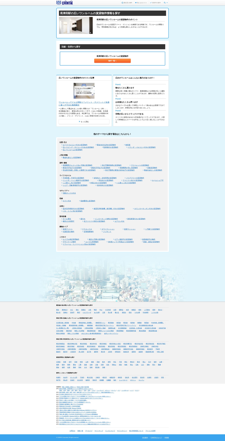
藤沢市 (65, 351)
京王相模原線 (122, 328)
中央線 (74, 322)
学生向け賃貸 (80, 387)
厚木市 (103, 351)
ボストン (133, 380)
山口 (142, 364)
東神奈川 (65, 309)
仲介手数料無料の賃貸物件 (112, 165)
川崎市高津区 (72, 349)
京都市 (149, 377)
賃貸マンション (130, 229)
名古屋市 (134, 377)
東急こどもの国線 (73, 333)
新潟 (138, 362)
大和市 (110, 351)
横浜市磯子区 (127, 343)
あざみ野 (97, 312)
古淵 (114, 309)
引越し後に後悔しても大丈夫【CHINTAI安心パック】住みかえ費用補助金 (78, 414)
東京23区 (90, 377)
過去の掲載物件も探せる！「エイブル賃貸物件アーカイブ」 (75, 402)
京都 (91, 364)
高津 (153, 309)
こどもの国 (154, 312)
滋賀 (85, 364)
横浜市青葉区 (122, 346)
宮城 (75, 362)
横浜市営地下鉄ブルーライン (105, 325)
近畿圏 (109, 380)
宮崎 (91, 367)
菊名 (77, 309)
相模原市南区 (140, 349)
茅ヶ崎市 (81, 351)
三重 (80, 364)
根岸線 (132, 322)
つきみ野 (137, 312)
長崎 (74, 367)
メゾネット (107, 232)
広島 (137, 364)
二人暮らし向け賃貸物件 (72, 183)
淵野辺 (121, 309)
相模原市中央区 (128, 349)
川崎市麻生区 (105, 349)
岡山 (131, 364)
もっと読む (85, 122)
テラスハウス (87, 229)
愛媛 (159, 364)
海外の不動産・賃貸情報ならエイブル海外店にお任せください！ (76, 388)
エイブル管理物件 (92, 242)
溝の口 (160, 309)
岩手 (70, 362)
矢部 (127, 309)
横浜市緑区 (80, 346)
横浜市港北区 (150, 343)
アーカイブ (88, 431)
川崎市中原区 (60, 349)
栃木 (103, 362)
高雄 (68, 390)
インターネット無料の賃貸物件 (106, 219)
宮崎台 (65, 312)
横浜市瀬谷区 (91, 346)
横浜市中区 (93, 343)
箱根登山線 (111, 328)
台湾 (64, 390)
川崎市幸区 (154, 346)
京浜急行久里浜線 (150, 328)
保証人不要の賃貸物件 (97, 239)
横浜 (57, 309)
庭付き (83, 219)
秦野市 (96, 351)
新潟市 (142, 377)
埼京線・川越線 (61, 325)
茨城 (98, 362)
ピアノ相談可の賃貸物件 (124, 239)
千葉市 (82, 377)
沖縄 (103, 367)
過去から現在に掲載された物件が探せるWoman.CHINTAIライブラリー (78, 410)
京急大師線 (59, 330)
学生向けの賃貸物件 (106, 180)
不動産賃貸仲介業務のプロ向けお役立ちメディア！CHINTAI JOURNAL (78, 412)
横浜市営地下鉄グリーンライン (126, 325)
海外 (114, 380)
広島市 (72, 380)
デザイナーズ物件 (69, 242)
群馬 (109, 362)
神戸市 (58, 380)
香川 (153, 364)
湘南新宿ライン (100, 322)
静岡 (68, 364)
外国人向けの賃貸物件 (98, 183)
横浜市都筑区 (133, 346)
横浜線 (125, 322)
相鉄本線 (69, 330)
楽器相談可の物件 (148, 239)
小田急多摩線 (88, 328)
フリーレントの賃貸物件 (140, 165)
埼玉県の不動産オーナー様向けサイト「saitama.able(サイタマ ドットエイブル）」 (81, 398)
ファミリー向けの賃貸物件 (132, 180)
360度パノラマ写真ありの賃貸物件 (121, 242)
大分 (85, 367)
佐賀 (68, 367)
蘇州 (76, 390)
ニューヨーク (123, 380)
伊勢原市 (117, 351)
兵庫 (102, 364)
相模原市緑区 (116, 349)
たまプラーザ (87, 312)
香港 (60, 390)
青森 (64, 362)
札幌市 (58, 377)
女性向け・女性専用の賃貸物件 (105, 178)
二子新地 (147, 309)
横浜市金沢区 (139, 343)
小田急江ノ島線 (101, 328)
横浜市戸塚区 (161, 343)
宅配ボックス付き (69, 193)
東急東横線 (120, 330)
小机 (89, 309)
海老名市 (126, 351)
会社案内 (145, 437)
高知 (57, 367)
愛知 (74, 364)
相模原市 (112, 377)
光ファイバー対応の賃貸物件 (94, 221)
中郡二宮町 (160, 351)
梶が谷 (58, 312)
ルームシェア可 (157, 180)
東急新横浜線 (153, 330)
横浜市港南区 (60, 346)
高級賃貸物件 (152, 168)
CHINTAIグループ (156, 437)
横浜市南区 (103, 343)
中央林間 (145, 312)
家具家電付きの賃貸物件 (136, 219)
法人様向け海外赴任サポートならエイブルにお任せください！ (75, 394)
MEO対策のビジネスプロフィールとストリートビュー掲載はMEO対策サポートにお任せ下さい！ (84, 424)
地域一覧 (80, 431)
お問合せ (72, 431)
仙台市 (65, 377)
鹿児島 (97, 367)
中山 (100, 309)
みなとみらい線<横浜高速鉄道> (91, 333)
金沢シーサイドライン (111, 333)
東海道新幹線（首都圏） (76, 325)
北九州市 (80, 380)
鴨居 (95, 309)
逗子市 (89, 351)
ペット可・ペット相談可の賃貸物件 (76, 180)
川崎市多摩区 (83, 349)
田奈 (130, 312)
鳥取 (120, 364)
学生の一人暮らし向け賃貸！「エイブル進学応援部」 (73, 400)
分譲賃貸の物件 (68, 232)
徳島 (148, 364)
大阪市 (156, 377)
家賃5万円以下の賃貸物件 (100, 168)
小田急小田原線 (77, 328)
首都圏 (101, 380)
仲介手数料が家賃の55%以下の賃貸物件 (120, 170)
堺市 (162, 377)
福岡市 (88, 380)
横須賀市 (150, 349)
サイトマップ (99, 431)
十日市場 (108, 309)
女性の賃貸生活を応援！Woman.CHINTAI (70, 408)
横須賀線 (111, 322)
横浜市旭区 (71, 346)
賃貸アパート (68, 229)
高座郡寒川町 (150, 351)
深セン (80, 390)
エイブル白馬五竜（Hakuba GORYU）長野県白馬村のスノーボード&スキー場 (80, 416)
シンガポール (124, 390)
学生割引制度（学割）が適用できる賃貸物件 (79, 170)
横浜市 (105, 377)
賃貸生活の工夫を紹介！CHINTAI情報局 (69, 406)
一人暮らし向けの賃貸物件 (126, 183)
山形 (87, 362)
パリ (119, 390)
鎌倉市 (58, 351)
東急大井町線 (60, 333)
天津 (89, 390)
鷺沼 (78, 312)
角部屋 (127, 145)
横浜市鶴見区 (60, 343)
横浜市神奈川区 (72, 343)
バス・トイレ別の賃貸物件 (72, 211)
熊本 (80, 367)
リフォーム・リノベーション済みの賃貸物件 (79, 244)
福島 (92, 362)
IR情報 (167, 437)
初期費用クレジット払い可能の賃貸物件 (77, 165)
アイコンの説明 (150, 431)
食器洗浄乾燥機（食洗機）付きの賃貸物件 (109, 209)
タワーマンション (108, 229)
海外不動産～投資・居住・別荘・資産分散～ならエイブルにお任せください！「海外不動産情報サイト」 (86, 392)
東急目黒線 (142, 330)
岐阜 (63, 364)
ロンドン (141, 380)
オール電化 (67, 219)
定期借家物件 (89, 232)
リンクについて (110, 431)
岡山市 (65, 380)
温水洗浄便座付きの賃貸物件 (73, 209)
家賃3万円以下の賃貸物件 (72, 168)
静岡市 (120, 377)
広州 (85, 390)
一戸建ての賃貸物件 (152, 229)
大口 (71, 309)
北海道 (58, 362)
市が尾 (110, 312)
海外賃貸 (86, 387)
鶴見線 (146, 322)
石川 (149, 362)
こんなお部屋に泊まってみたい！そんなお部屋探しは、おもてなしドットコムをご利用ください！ (85, 396)
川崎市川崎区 (144, 346)
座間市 (134, 351)
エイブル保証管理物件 (71, 239)
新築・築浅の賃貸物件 (151, 242)
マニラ (137, 390)
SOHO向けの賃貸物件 (105, 185)
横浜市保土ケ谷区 (115, 343)
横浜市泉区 (111, 346)
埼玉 (114, 362)
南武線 (118, 322)
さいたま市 (73, 377)
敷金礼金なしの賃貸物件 (72, 157)
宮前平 (72, 312)
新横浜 (83, 309)
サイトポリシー (122, 431)
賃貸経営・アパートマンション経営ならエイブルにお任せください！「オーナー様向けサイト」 (84, 418)
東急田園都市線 (131, 330)
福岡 (63, 367)
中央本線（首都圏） (157, 322)
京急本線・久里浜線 (135, 328)
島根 (125, 364)
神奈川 (132, 362)
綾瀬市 (141, 351)
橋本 (140, 309)
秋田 (81, 362)
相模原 (133, 309)
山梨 (160, 362)
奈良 (107, 364)
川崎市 (98, 377)
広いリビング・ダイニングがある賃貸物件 (78, 147)
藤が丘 (117, 312)
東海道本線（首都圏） (86, 322)
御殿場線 (90, 325)
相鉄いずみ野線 (79, 330)
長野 (57, 364)
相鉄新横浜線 (91, 330)
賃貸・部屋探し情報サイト (69, 387)
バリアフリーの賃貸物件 (135, 178)
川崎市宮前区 (94, 349)
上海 (72, 390)
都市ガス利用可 (68, 221)
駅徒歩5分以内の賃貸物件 (106, 145)
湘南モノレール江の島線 (106, 330)
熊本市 (95, 380)
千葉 (120, 362)
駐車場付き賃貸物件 (110, 147)
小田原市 (73, 351)
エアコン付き (119, 221)
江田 (103, 312)
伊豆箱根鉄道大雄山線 (146, 325)
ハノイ (131, 390)
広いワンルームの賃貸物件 (72, 150)
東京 (125, 362)
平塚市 (158, 349)
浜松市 (127, 377)
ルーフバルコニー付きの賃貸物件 (75, 145)
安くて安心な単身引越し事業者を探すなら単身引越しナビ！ (75, 420)
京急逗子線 (162, 328)
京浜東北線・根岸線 (62, 322)
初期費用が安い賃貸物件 (129, 168)
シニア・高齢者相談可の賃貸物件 (75, 185)
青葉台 (124, 312)
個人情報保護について (136, 431)
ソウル (93, 390)
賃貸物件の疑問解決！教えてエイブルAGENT (71, 404)
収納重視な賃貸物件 (88, 201)
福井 (155, 362)
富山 (144, 362)
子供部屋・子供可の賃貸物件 (73, 178)
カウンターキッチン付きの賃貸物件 (147, 209)
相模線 (139, 322)
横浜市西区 (83, 343)
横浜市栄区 (101, 346)
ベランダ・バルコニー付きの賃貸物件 (142, 147)
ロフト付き (67, 201)
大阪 (96, 364)
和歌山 (114, 364)
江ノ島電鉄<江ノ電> (62, 328)
